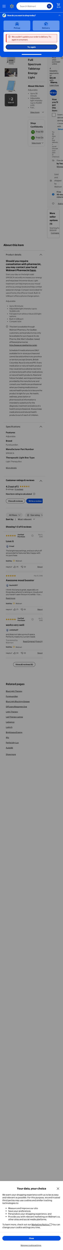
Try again (31, 47)
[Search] (49, 6)
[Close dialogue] (58, 1188)
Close (31, 1238)
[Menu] (4, 6)
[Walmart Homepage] (11, 6)
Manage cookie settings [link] (31, 1245)
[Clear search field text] (45, 6)
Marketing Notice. (40, 1224)
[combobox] (34, 6)
